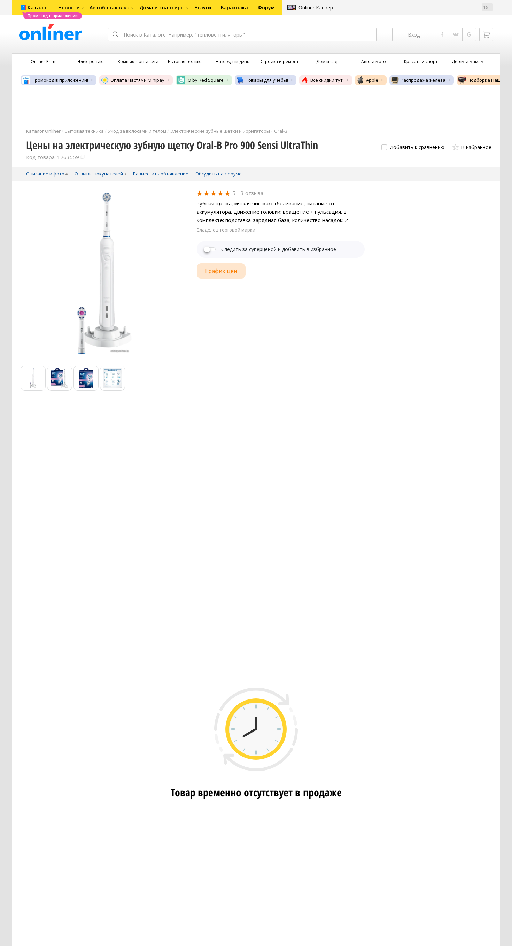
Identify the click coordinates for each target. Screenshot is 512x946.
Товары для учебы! (267, 80)
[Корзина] (486, 34)
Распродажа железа (423, 80)
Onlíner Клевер (315, 7)
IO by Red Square (205, 80)
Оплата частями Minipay (137, 80)
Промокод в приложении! (60, 80)
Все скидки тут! (327, 80)
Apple (372, 80)
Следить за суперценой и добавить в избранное (278, 249)
